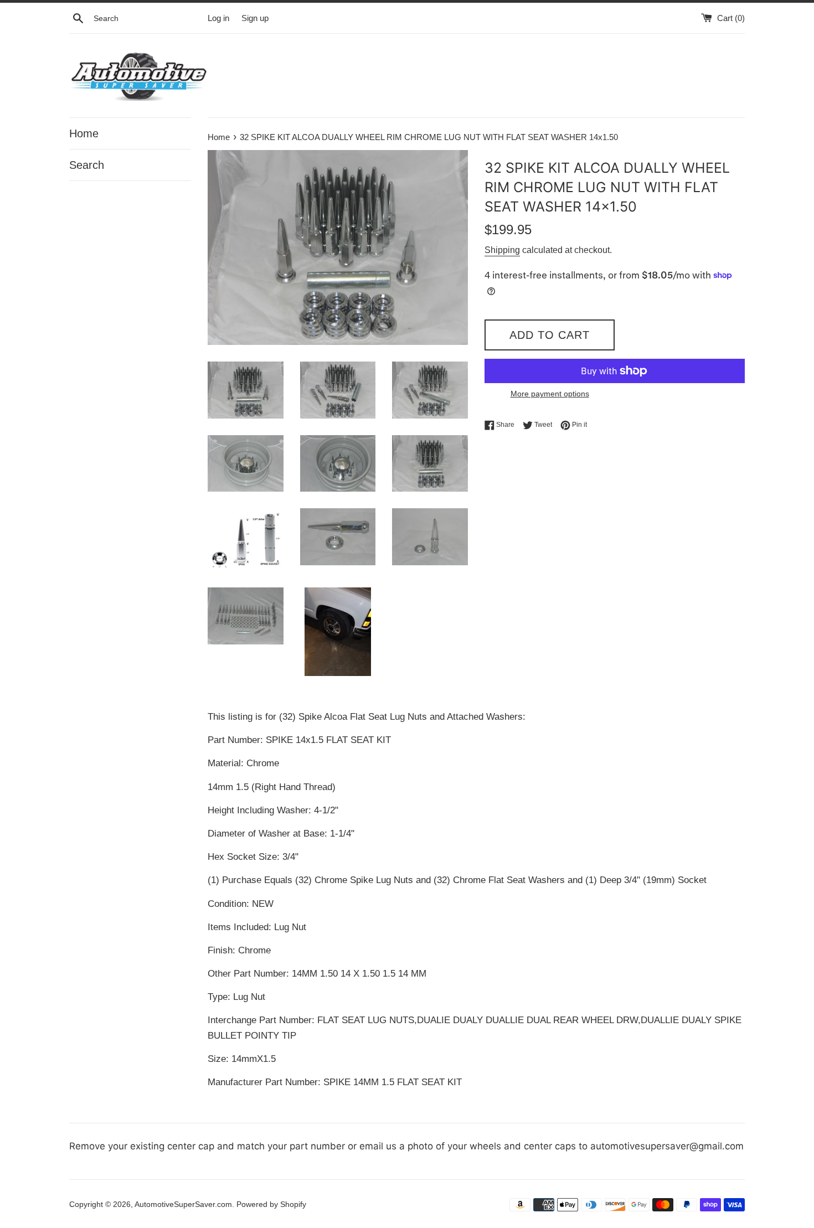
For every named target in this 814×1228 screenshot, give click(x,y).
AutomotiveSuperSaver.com (183, 1204)
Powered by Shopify (271, 1204)
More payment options (550, 393)
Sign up (255, 18)
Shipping (502, 250)
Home (84, 133)
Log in (218, 18)
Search (86, 165)
